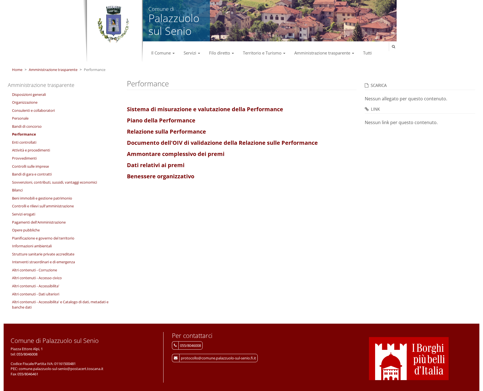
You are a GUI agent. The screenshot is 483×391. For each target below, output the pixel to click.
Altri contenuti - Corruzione (34, 269)
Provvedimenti (24, 158)
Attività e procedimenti (31, 150)
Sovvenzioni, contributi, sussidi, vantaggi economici (54, 182)
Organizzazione (24, 102)
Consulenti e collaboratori (33, 110)
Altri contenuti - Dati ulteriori (35, 294)
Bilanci (17, 190)
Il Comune (161, 53)
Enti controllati (24, 142)
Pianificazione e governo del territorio (43, 238)
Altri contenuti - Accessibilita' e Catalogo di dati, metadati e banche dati (60, 304)
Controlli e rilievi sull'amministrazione (43, 205)
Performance (24, 134)
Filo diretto (220, 53)
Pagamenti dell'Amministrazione (39, 222)
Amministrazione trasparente (322, 53)
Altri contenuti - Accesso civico (37, 277)
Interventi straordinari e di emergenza (43, 261)
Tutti (367, 53)
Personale (20, 118)
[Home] (113, 24)
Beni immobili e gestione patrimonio (42, 198)
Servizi (190, 53)
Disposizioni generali (29, 94)
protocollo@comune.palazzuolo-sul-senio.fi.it (218, 358)
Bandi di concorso (27, 126)
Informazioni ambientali (32, 245)
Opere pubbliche (26, 230)
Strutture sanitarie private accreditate (43, 254)
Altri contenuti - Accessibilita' (35, 285)
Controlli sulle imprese (30, 166)
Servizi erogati (23, 214)
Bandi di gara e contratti (32, 174)
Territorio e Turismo (263, 53)
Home (17, 69)
